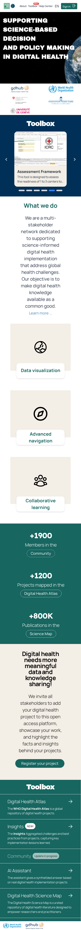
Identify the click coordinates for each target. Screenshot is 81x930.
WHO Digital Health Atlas (31, 809)
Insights (19, 834)
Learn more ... (40, 313)
